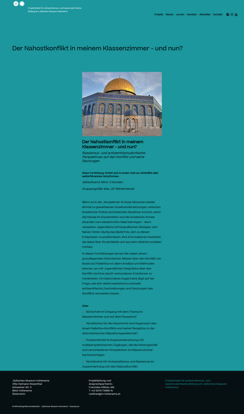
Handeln (192, 14)
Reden (169, 14)
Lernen (180, 14)
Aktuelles (204, 14)
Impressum (74, 406)
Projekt (159, 14)
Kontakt (217, 14)
